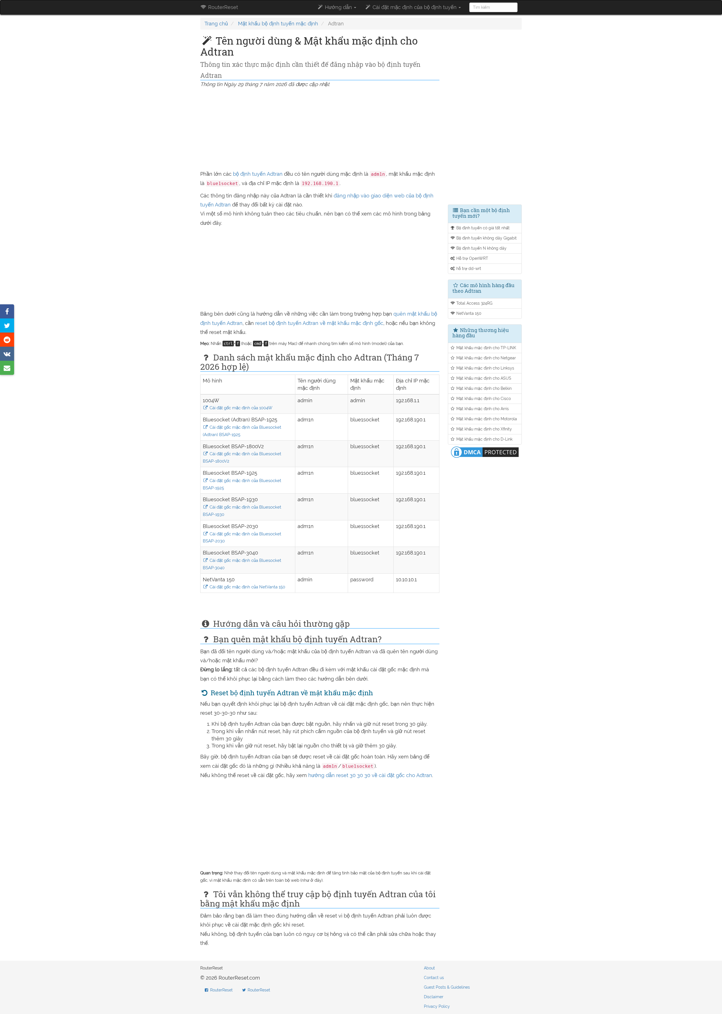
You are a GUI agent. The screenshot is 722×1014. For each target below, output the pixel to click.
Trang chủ (216, 24)
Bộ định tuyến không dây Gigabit (486, 238)
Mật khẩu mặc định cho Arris (482, 408)
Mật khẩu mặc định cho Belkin (483, 388)
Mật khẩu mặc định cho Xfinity (483, 428)
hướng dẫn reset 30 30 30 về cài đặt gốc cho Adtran (370, 775)
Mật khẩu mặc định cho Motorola (486, 418)
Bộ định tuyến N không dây (481, 248)
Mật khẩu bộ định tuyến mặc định (278, 24)
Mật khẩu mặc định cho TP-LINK (485, 347)
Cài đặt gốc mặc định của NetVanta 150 (246, 587)
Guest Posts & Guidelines (447, 987)
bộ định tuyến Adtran (258, 174)
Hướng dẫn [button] (338, 7)
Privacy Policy (437, 1006)
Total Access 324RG (473, 303)
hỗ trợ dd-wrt (468, 268)
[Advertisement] (319, 130)
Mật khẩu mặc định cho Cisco (483, 398)
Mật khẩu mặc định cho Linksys (484, 368)
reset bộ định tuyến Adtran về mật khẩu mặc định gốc (319, 323)
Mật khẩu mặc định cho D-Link (483, 439)
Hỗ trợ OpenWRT (471, 258)
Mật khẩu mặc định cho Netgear (485, 357)
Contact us (434, 977)
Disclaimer (433, 997)
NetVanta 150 (468, 313)
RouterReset (222, 7)
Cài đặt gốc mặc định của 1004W (240, 407)
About (429, 968)
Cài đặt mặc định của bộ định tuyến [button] (414, 7)
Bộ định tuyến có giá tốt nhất (482, 227)
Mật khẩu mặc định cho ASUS (483, 378)
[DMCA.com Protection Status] (485, 451)
